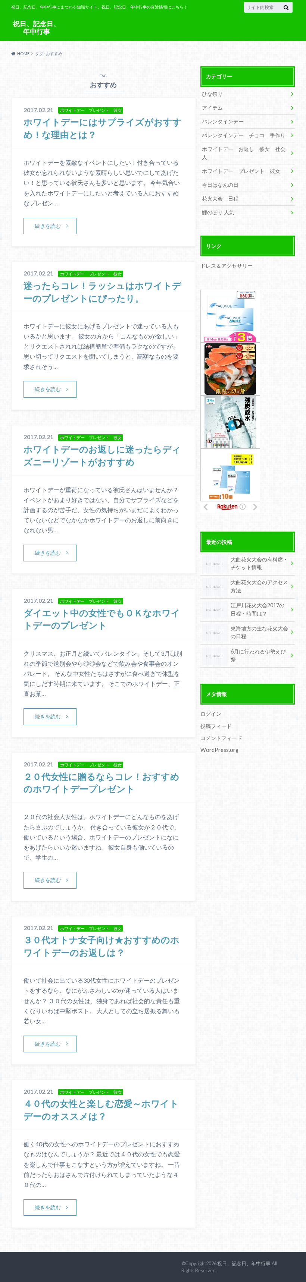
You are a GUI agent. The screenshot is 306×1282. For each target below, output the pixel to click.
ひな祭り (212, 94)
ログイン (210, 714)
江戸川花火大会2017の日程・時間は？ (257, 609)
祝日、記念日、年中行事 (36, 27)
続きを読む (48, 226)
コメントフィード (221, 738)
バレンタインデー (223, 121)
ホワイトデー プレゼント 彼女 (241, 171)
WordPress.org (219, 750)
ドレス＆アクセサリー (226, 265)
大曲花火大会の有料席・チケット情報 (259, 563)
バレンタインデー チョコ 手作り (243, 135)
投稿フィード (216, 726)
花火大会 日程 (220, 198)
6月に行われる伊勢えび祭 (258, 655)
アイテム (212, 107)
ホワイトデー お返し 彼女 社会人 (243, 153)
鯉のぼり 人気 (218, 212)
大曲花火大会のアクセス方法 (259, 586)
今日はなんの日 (220, 185)
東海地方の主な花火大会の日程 (259, 632)
